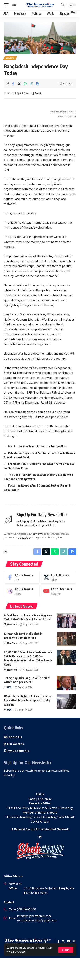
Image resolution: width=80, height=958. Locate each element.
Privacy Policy (45, 948)
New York (12, 624)
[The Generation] (40, 5)
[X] (58, 577)
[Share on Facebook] (13, 84)
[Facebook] (22, 577)
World (10, 58)
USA (9, 687)
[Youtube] (58, 591)
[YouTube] (68, 941)
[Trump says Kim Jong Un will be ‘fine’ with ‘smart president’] (66, 683)
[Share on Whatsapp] (25, 84)
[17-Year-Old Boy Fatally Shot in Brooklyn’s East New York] (66, 639)
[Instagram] (22, 591)
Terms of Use (18, 951)
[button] (65, 950)
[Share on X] (19, 84)
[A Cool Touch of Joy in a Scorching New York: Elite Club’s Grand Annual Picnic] (66, 620)
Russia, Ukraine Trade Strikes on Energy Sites (37, 446)
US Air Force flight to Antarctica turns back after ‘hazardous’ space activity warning (28, 700)
